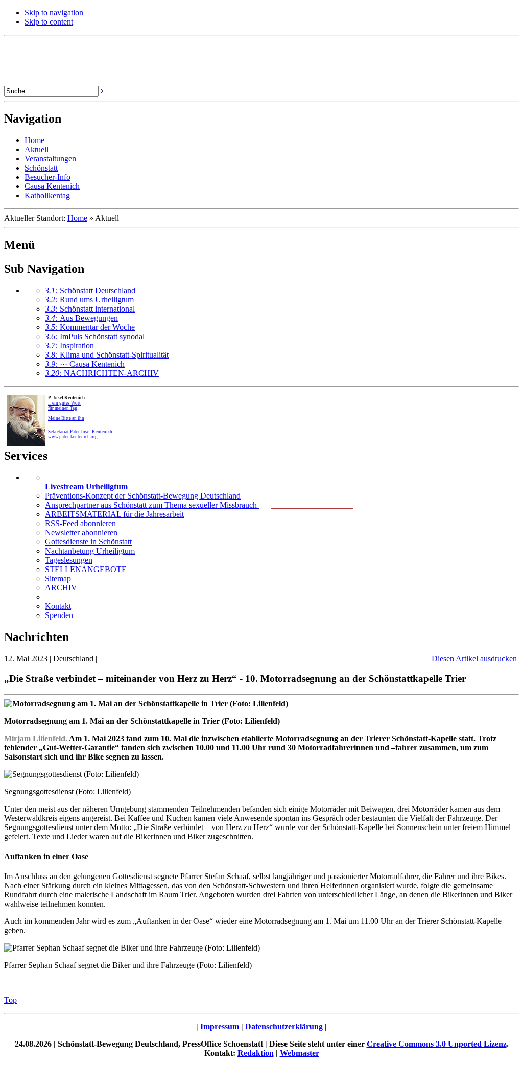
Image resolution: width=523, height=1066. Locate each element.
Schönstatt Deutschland (90, 290)
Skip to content (49, 21)
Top (10, 1000)
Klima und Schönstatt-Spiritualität (107, 354)
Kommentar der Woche (90, 327)
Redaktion (255, 1053)
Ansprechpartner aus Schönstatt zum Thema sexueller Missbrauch (152, 505)
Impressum (219, 1026)
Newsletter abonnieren (81, 532)
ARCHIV (61, 587)
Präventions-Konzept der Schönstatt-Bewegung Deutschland (143, 495)
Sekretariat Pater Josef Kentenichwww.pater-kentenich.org (80, 434)
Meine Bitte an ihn (66, 418)
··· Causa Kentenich (85, 364)
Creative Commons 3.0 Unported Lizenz (437, 1043)
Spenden (59, 615)
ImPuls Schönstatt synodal (95, 336)
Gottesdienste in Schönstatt (88, 541)
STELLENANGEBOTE (86, 569)
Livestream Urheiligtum (86, 486)
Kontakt (58, 606)
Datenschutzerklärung (284, 1026)
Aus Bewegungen (81, 318)
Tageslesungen (68, 560)
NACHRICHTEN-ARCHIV (102, 373)
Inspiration (69, 345)
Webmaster (299, 1053)
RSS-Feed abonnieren (80, 523)
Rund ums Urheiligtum (89, 299)
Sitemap (58, 578)
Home (77, 218)
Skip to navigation (54, 12)
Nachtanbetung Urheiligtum (90, 551)
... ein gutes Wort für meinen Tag (64, 405)
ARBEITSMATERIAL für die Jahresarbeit (114, 514)
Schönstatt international (90, 308)
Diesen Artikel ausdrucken (474, 658)
